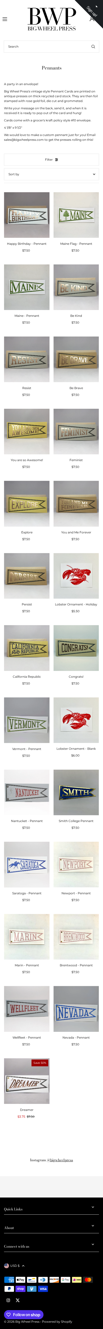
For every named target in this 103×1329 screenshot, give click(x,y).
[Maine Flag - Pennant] (76, 215)
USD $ (15, 1266)
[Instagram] (8, 1301)
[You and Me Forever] (76, 504)
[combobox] (51, 47)
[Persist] (27, 576)
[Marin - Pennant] (27, 937)
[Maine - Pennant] (27, 287)
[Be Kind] (76, 287)
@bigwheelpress (60, 1160)
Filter (49, 159)
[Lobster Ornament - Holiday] (76, 576)
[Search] (93, 47)
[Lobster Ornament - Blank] (76, 720)
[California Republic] (27, 648)
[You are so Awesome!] (27, 432)
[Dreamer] (27, 1081)
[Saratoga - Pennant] (27, 865)
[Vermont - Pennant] (27, 720)
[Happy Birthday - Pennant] (27, 215)
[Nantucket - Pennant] (27, 792)
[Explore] (27, 504)
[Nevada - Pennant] (76, 1009)
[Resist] (27, 359)
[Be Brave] (76, 359)
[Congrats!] (76, 648)
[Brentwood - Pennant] (76, 937)
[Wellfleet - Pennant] (27, 1009)
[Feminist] (76, 432)
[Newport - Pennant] (76, 865)
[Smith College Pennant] (76, 792)
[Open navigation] (12, 19)
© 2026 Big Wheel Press (22, 1321)
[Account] (92, 19)
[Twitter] (18, 1301)
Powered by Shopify (57, 1321)
